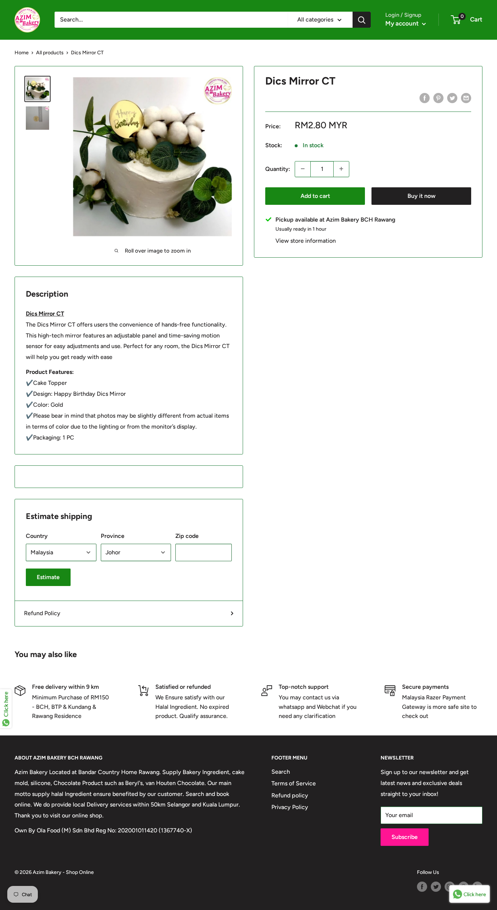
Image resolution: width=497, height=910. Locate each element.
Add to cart (315, 195)
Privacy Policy (289, 807)
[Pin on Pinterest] (438, 97)
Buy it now (421, 195)
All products (50, 53)
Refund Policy (42, 613)
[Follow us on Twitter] (436, 887)
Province (112, 535)
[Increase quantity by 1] (341, 168)
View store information (305, 240)
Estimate (48, 577)
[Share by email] (466, 97)
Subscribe (404, 836)
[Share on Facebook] (425, 97)
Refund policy (289, 795)
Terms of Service (293, 783)
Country (37, 535)
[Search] (362, 20)
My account (402, 23)
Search (280, 771)
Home (22, 53)
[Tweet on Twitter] (452, 97)
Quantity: (277, 168)
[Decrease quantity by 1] (302, 168)
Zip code (187, 535)
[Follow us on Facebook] (422, 887)
